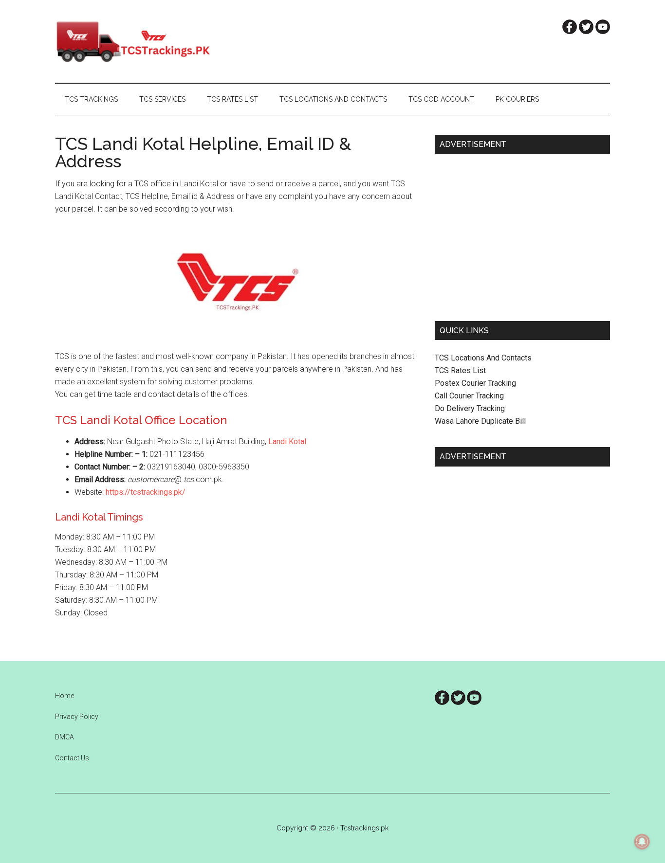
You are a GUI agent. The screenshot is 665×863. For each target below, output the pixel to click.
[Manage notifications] (642, 841)
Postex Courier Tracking (475, 383)
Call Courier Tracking (469, 395)
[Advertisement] (522, 233)
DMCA (64, 737)
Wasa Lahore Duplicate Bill (480, 421)
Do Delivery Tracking (470, 408)
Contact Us (72, 758)
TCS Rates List (460, 370)
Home (64, 696)
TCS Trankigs (147, 41)
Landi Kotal (286, 441)
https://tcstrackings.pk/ (145, 492)
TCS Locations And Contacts (483, 357)
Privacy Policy (76, 716)
